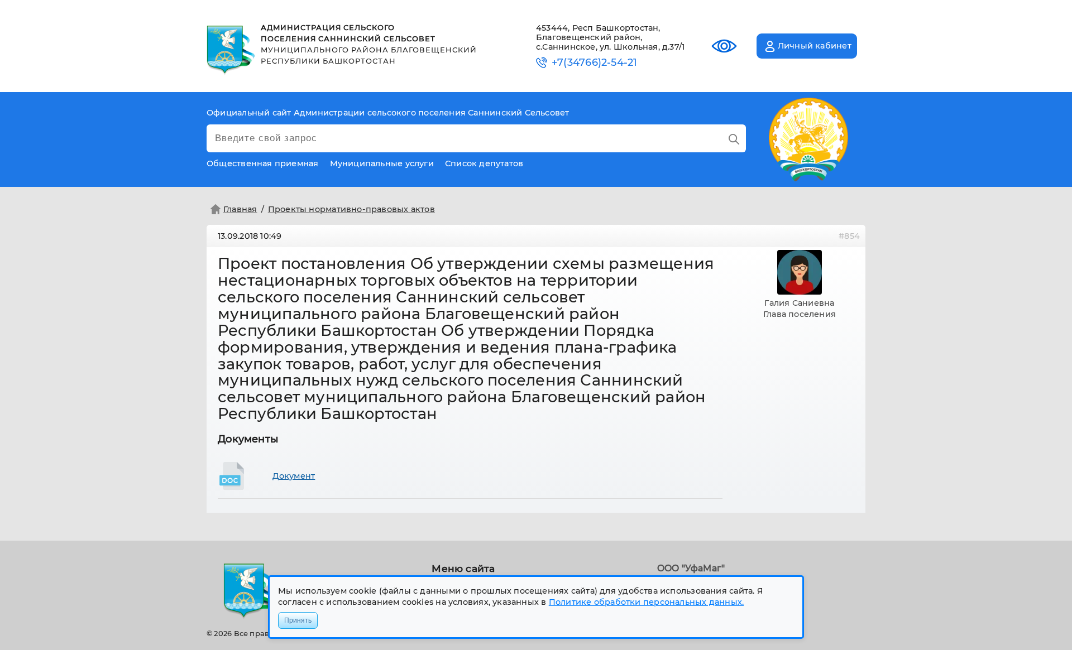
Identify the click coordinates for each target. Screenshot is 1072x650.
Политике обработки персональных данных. (646, 602)
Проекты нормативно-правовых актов (351, 209)
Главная (240, 209)
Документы (248, 439)
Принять (298, 620)
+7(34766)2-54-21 (594, 63)
